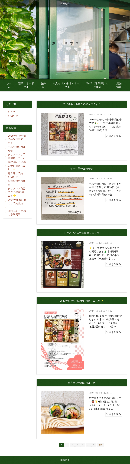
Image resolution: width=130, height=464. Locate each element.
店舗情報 (119, 85)
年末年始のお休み (16, 183)
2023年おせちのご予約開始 (17, 213)
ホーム (9, 85)
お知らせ (13, 116)
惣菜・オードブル (26, 85)
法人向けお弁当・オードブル (66, 85)
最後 (100, 445)
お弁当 (43, 85)
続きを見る (115, 136)
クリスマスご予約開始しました (16, 156)
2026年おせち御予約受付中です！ (17, 139)
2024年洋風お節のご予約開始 (17, 201)
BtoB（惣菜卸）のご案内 (97, 85)
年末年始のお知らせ (16, 149)
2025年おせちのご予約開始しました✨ (17, 166)
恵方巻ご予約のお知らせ (16, 175)
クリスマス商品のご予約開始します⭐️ (16, 192)
